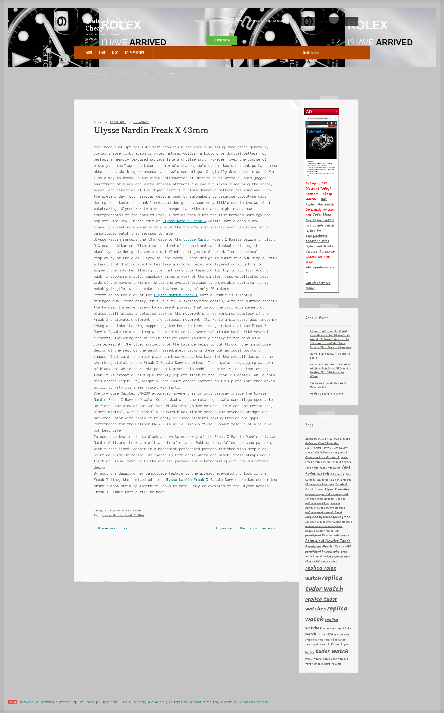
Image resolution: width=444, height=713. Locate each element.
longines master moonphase (322, 531)
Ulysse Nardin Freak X (184, 221)
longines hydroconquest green (327, 517)
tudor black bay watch (332, 640)
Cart (239, 20)
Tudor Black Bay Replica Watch (319, 217)
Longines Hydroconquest (319, 499)
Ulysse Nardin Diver (113, 528)
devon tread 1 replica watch (322, 458)
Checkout (255, 20)
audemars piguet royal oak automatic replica (183, 702)
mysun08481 (141, 122)
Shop (102, 52)
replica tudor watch (324, 584)
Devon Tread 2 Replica (337, 462)
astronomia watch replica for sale (319, 231)
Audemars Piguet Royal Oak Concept (327, 439)
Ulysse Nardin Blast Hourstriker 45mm (245, 528)
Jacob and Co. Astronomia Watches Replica (51, 702)
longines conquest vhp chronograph (326, 495)
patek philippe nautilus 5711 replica (116, 702)
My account (276, 20)
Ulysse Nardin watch (317, 659)
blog (115, 52)
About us (200, 20)
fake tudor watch (328, 470)
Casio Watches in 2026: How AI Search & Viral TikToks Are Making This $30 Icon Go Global (330, 370)
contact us (222, 20)
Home (89, 52)
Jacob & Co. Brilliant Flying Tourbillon (327, 487)
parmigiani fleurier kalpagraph (327, 535)
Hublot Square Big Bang (326, 394)
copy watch (340, 453)
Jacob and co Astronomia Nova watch (328, 385)
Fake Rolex (311, 468)
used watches (339, 659)
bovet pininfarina (318, 452)
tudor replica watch (317, 645)
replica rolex (329, 562)
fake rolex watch (330, 468)
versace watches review (323, 663)
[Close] (337, 110)
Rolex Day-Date (332, 629)
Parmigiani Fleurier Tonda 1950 (328, 546)
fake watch (337, 475)
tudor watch (331, 652)
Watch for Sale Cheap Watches (108, 24)
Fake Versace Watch (319, 249)
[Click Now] (321, 146)
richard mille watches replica (244, 702)
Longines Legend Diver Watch (323, 522)
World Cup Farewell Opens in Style (330, 356)
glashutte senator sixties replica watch (317, 241)
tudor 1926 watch (330, 634)
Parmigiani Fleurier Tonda (328, 541)
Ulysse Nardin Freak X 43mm (123, 515)
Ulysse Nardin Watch (114, 73)
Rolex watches (135, 52)
